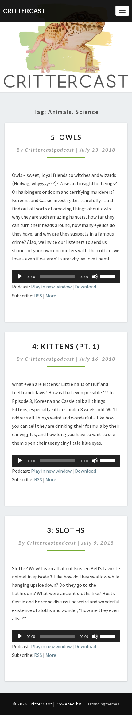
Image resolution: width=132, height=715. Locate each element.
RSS (38, 295)
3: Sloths (66, 530)
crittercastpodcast (49, 150)
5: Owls (66, 137)
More (50, 295)
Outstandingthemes (101, 704)
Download (85, 287)
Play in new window (51, 287)
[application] (66, 276)
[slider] (108, 275)
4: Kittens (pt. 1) (66, 346)
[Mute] (95, 276)
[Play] (20, 276)
